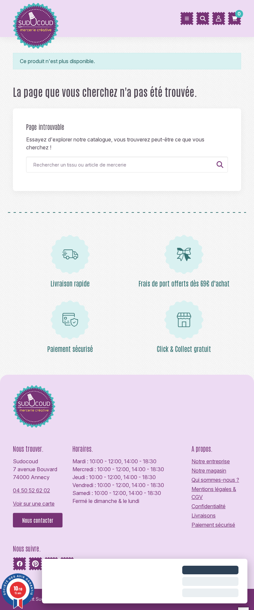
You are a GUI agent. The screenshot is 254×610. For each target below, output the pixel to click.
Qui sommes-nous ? (215, 480)
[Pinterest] (35, 563)
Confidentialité (208, 506)
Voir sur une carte (34, 503)
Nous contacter (37, 520)
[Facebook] (19, 563)
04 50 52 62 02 (31, 490)
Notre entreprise (210, 461)
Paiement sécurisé (213, 524)
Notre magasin (208, 470)
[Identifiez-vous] (218, 18)
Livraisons (203, 515)
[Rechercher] (202, 18)
